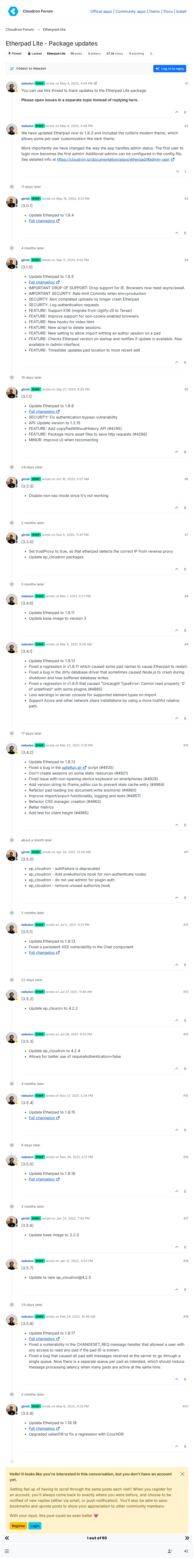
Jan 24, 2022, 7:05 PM (73, 1218)
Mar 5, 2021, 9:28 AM (76, 644)
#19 (185, 1316)
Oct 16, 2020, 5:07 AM (72, 479)
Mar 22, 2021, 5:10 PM (76, 745)
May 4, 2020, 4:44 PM (76, 83)
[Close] (182, 1474)
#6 (186, 479)
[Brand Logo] (13, 11)
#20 (185, 1406)
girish (25, 198)
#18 (185, 1261)
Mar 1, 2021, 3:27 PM (75, 596)
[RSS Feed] (151, 53)
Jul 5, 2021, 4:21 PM (74, 925)
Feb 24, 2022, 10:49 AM (77, 1316)
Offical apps (101, 11)
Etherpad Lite (56, 53)
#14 (185, 1034)
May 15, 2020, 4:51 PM (72, 198)
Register (18, 1526)
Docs (168, 11)
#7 (186, 535)
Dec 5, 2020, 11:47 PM (72, 535)
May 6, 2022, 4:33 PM (72, 1406)
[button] (7, 1551)
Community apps (130, 11)
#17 (186, 1218)
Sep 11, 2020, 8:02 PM (72, 260)
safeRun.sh (71, 767)
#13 (185, 992)
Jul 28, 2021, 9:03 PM (76, 1034)
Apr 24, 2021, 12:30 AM (73, 852)
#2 (186, 126)
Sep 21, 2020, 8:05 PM (73, 389)
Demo (154, 11)
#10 (185, 745)
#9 (186, 644)
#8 (186, 596)
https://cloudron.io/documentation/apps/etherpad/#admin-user (113, 159)
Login (35, 1526)
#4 (186, 260)
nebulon (27, 83)
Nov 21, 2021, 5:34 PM (76, 1095)
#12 (185, 925)
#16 (185, 1157)
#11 (186, 852)
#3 (186, 198)
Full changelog (42, 220)
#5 (186, 389)
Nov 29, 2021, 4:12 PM (76, 1157)
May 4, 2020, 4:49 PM (76, 126)
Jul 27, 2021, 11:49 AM (76, 992)
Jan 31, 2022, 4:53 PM (76, 1261)
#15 (185, 1095)
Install (181, 11)
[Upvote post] (177, 112)
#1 (186, 83)
